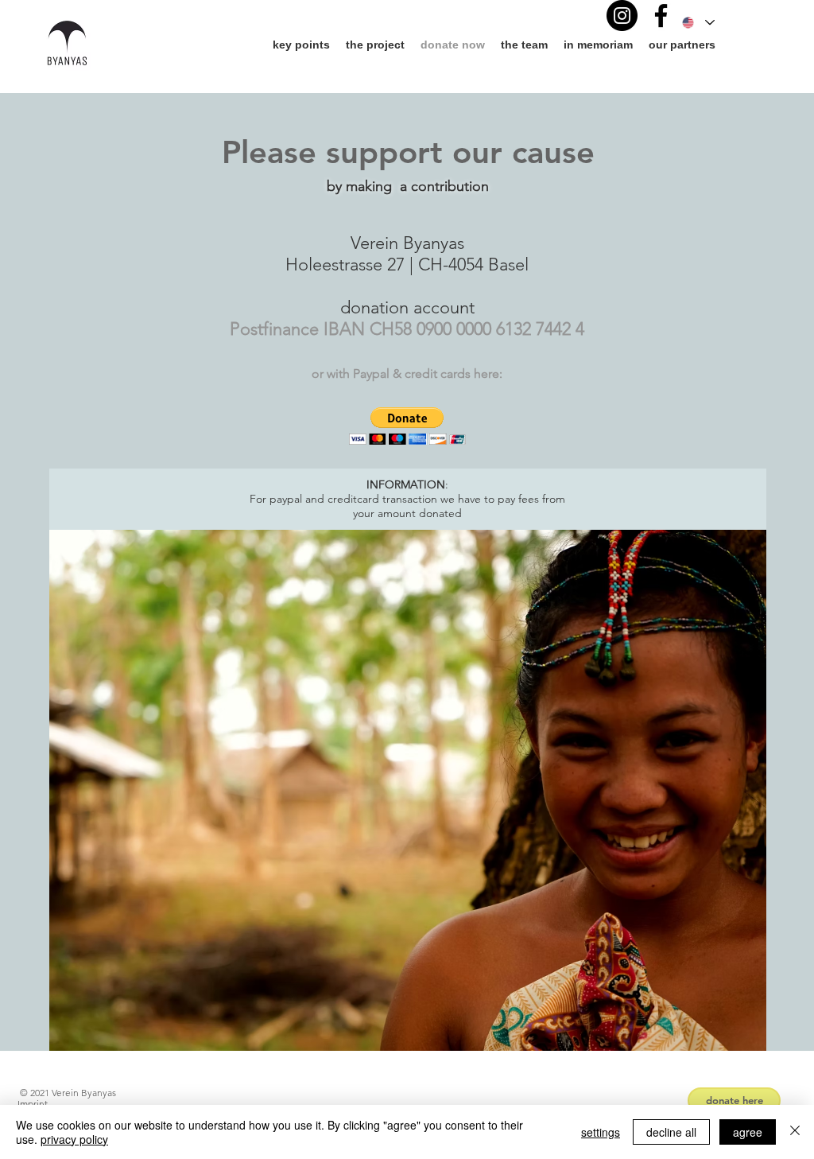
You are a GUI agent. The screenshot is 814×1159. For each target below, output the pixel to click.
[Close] (794, 1132)
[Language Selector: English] (697, 23)
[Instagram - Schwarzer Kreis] (622, 15)
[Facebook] (660, 15)
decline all (671, 1132)
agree (747, 1132)
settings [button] (600, 1132)
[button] (407, 426)
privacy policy (74, 1139)
